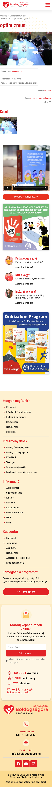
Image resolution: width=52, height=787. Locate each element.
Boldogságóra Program (15, 4)
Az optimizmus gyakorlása (40, 98)
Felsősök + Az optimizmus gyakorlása (17, 18)
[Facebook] (18, 763)
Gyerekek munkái (17, 15)
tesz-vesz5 (16, 71)
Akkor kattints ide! (24, 267)
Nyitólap (3, 15)
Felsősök (47, 90)
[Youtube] (26, 763)
